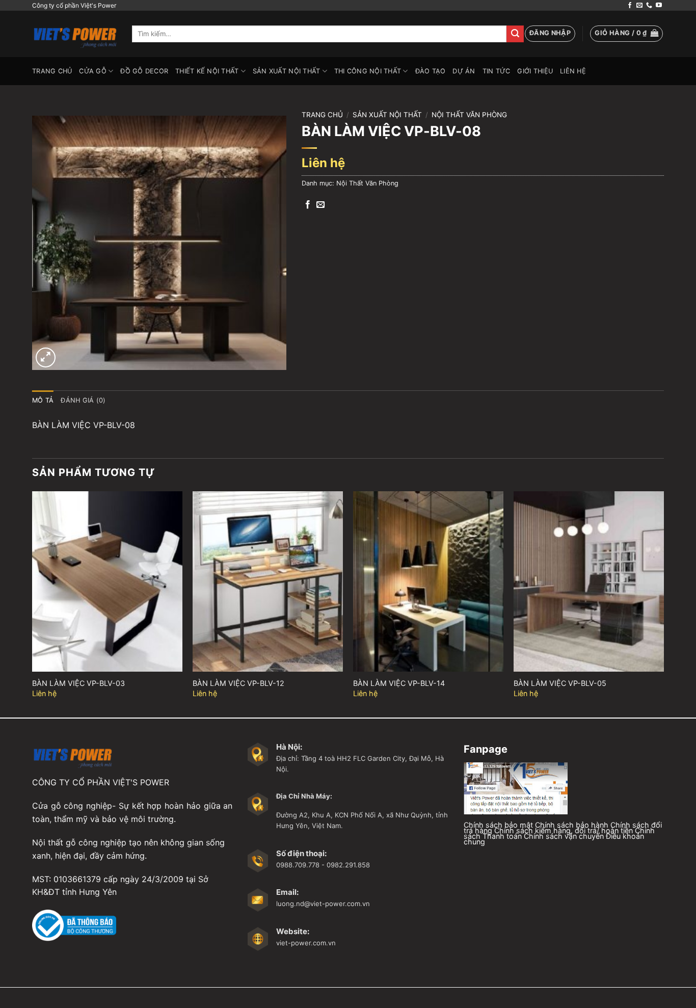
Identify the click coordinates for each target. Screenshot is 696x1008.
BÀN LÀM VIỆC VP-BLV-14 (399, 683)
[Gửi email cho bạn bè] (320, 204)
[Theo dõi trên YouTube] (659, 5)
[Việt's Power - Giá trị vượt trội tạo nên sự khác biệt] (74, 34)
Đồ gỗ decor (144, 71)
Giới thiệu (535, 71)
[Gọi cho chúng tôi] (649, 5)
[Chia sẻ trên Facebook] (308, 204)
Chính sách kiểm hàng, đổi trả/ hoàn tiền (563, 830)
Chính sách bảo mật (498, 824)
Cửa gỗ (92, 71)
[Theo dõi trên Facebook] (630, 5)
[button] (550, 33)
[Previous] (32, 603)
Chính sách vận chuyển (564, 836)
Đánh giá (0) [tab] (83, 400)
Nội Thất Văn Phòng (469, 115)
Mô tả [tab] (42, 400)
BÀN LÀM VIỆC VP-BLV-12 (238, 683)
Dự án (463, 71)
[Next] (663, 603)
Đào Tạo (430, 71)
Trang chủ (322, 115)
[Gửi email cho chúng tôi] (639, 5)
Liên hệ (573, 71)
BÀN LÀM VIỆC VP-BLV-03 (78, 683)
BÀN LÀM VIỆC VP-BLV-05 (560, 683)
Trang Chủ (52, 71)
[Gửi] (515, 34)
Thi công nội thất (367, 71)
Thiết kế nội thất (206, 71)
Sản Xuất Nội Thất (286, 71)
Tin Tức (497, 71)
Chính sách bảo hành (571, 824)
